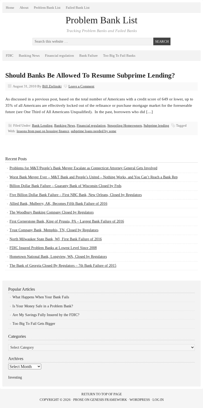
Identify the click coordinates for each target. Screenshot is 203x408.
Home (10, 8)
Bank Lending (42, 125)
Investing (15, 377)
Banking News (29, 55)
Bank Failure (88, 55)
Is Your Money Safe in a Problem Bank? (42, 306)
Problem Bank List (47, 8)
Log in (158, 400)
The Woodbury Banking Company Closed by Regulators (52, 212)
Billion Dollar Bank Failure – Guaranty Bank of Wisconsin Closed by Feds (65, 186)
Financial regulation (59, 55)
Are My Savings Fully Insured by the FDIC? (45, 315)
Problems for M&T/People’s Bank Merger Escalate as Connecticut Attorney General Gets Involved (83, 168)
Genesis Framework (108, 400)
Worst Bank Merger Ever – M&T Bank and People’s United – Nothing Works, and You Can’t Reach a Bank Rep (94, 177)
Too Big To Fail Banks (119, 55)
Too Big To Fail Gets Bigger (33, 324)
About (24, 8)
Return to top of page (101, 394)
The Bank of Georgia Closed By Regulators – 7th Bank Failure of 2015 (63, 266)
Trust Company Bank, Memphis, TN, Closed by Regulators (54, 230)
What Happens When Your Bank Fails (40, 297)
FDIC (9, 55)
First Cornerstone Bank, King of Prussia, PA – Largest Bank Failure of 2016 (67, 221)
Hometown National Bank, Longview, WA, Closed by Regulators (58, 257)
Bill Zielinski (52, 86)
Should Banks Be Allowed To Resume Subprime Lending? (90, 75)
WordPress (140, 400)
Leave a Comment (81, 86)
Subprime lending (156, 125)
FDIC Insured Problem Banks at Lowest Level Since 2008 (53, 248)
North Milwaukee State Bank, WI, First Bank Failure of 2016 (56, 239)
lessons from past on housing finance (43, 131)
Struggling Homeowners (124, 125)
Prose (78, 400)
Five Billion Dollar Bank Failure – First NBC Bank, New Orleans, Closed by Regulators (76, 195)
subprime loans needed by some (93, 131)
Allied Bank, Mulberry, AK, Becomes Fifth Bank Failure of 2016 (58, 204)
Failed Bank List (78, 8)
